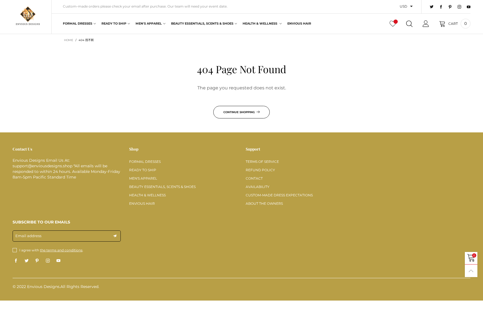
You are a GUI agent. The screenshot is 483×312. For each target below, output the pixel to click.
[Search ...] (409, 23)
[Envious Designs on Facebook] (16, 261)
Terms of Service (262, 161)
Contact (254, 178)
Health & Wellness (260, 23)
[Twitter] (431, 7)
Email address (28, 236)
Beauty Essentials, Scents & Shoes (202, 23)
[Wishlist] (393, 23)
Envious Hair (299, 23)
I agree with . (51, 250)
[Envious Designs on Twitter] (26, 261)
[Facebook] (441, 7)
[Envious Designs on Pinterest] (37, 261)
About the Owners (264, 203)
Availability (257, 187)
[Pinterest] (450, 7)
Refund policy (260, 170)
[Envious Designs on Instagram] (47, 261)
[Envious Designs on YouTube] (58, 261)
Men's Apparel (149, 23)
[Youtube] (468, 7)
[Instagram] (459, 7)
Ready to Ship (113, 23)
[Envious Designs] (27, 16)
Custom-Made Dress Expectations (279, 195)
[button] (115, 236)
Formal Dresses (77, 23)
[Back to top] (471, 271)
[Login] (426, 23)
